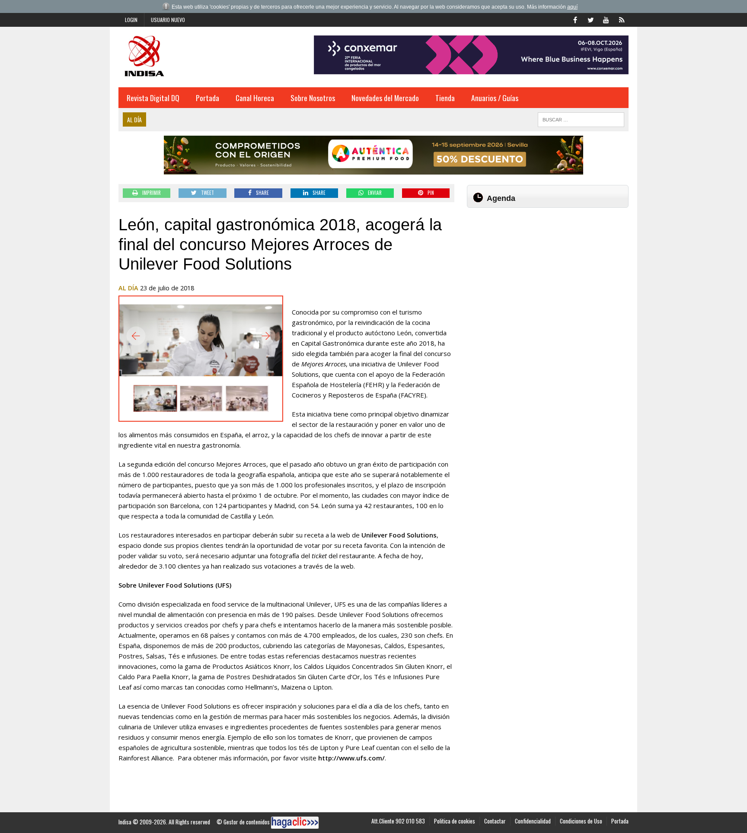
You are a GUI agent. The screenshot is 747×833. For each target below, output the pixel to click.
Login (131, 19)
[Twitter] (590, 19)
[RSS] (622, 19)
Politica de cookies (454, 821)
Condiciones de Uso (581, 821)
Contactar (495, 821)
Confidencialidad (533, 821)
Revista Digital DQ (153, 97)
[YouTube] (606, 19)
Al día (128, 288)
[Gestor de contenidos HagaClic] (295, 823)
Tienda (445, 97)
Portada (207, 97)
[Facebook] (575, 19)
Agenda (501, 198)
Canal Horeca (255, 97)
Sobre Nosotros (312, 97)
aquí (572, 7)
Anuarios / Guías (494, 97)
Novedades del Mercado (385, 97)
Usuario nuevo (168, 19)
